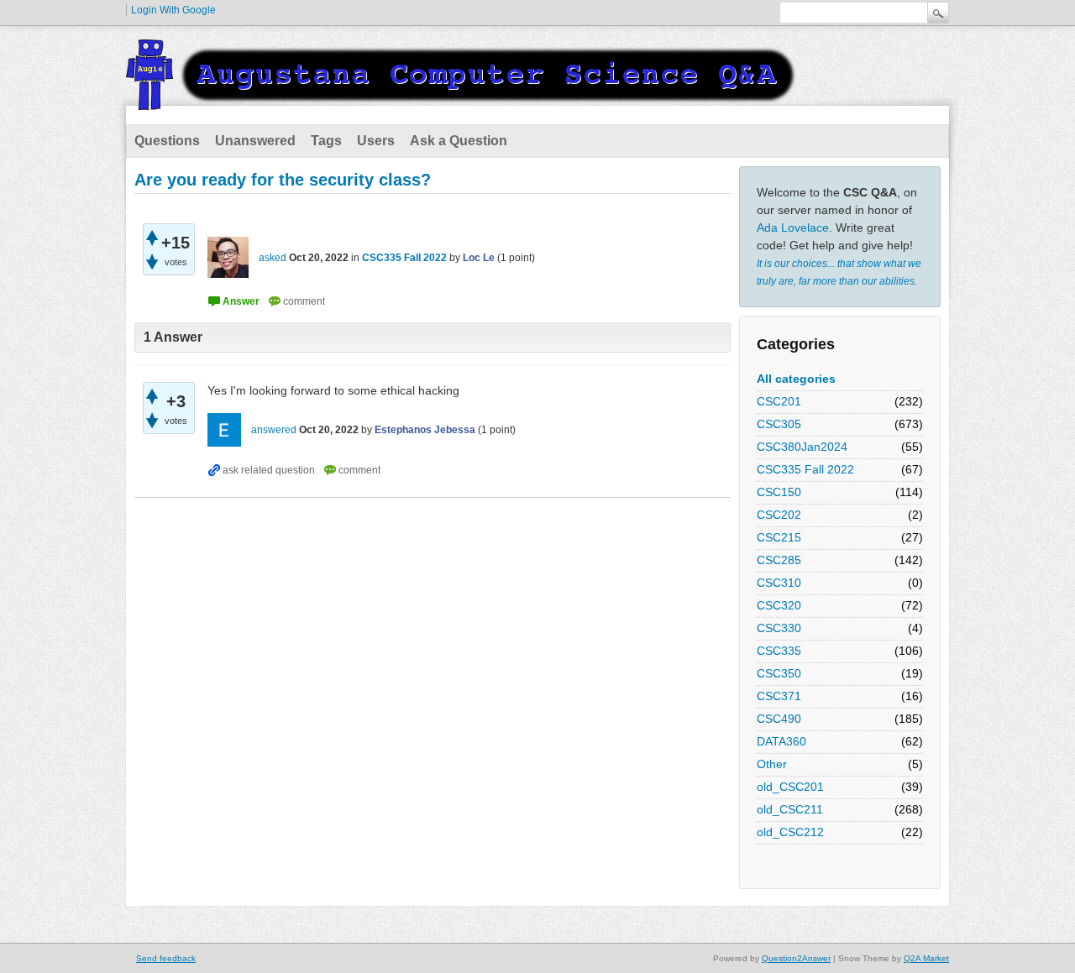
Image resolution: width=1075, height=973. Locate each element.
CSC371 (779, 696)
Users (376, 140)
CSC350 (779, 673)
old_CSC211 (790, 809)
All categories (796, 378)
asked (272, 258)
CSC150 (779, 492)
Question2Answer (796, 958)
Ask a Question (458, 140)
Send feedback (166, 958)
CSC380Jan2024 (802, 446)
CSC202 (779, 514)
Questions (167, 140)
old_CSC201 (790, 786)
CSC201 (779, 401)
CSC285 (779, 560)
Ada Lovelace (793, 227)
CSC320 (779, 605)
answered (273, 430)
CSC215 (779, 537)
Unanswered (255, 140)
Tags (326, 140)
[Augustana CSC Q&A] (462, 100)
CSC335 (779, 650)
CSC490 (779, 718)
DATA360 (781, 741)
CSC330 (779, 628)
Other (772, 764)
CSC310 (779, 582)
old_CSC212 (790, 832)
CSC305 (779, 424)
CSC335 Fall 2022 (805, 469)
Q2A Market (926, 958)
